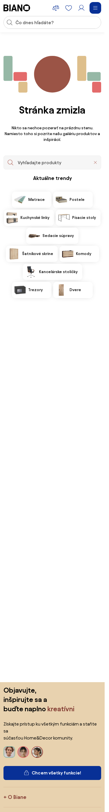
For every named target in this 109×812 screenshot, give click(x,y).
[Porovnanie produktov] (56, 8)
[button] (95, 162)
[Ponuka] (95, 8)
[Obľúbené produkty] (68, 8)
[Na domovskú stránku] (16, 7)
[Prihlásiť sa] (81, 8)
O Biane (17, 797)
